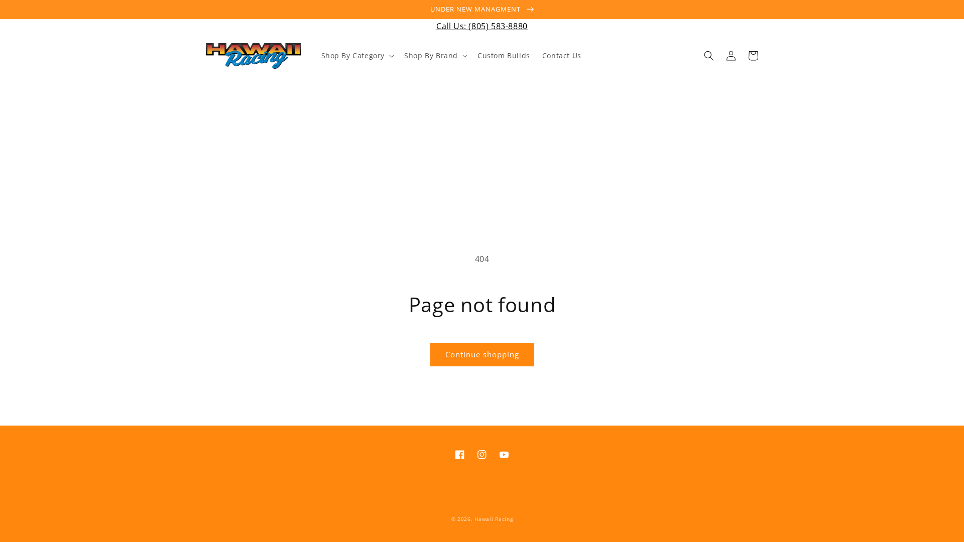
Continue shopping (482, 354)
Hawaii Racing (493, 518)
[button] (357, 55)
